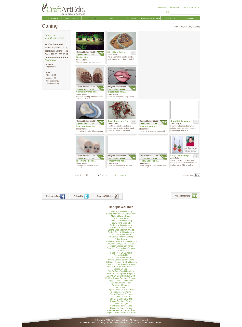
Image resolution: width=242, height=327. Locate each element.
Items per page (188, 175)
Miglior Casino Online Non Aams (121, 313)
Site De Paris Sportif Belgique (121, 271)
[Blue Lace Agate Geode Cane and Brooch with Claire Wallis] (90, 110)
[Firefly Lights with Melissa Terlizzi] (90, 41)
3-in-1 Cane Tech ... (116, 52)
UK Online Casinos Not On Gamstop (121, 241)
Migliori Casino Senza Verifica (121, 290)
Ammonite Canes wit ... (86, 92)
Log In (185, 7)
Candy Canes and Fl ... (118, 121)
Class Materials (182, 196)
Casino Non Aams (121, 250)
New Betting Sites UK (121, 223)
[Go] (168, 12)
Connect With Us (105, 196)
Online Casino (121, 239)
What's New (50, 60)
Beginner (49, 78)
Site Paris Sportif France (121, 306)
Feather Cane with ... (117, 161)
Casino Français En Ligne (121, 294)
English (49, 67)
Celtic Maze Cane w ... (149, 126)
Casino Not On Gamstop (121, 227)
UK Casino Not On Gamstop (121, 237)
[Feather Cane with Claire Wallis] (122, 145)
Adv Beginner (51, 81)
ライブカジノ (121, 287)
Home (175, 27)
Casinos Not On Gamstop (121, 211)
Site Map (142, 322)
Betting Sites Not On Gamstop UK (121, 214)
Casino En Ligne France (121, 301)
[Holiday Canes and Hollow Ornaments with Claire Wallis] (153, 145)
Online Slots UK (121, 255)
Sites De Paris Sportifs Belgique (121, 273)
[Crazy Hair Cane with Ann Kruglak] (184, 110)
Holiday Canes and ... (149, 161)
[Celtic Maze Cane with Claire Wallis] (153, 110)
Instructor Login (154, 322)
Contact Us (94, 322)
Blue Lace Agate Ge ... (86, 126)
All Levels (50, 75)
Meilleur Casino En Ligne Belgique (121, 278)
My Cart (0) (195, 7)
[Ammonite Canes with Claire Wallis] (90, 76)
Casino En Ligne (121, 269)
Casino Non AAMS (121, 218)
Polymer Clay (186, 27)
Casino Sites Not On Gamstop (121, 230)
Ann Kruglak (175, 124)
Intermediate (51, 84)
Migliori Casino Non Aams (121, 246)
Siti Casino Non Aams (121, 296)
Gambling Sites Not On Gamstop (121, 248)
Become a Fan (53, 196)
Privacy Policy (129, 322)
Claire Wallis (81, 94)
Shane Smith (113, 124)
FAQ (103, 322)
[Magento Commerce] (63, 9)
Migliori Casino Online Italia (121, 280)
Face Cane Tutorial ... (85, 161)
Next (122, 175)
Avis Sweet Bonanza (121, 285)
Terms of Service (114, 322)
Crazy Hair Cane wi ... (180, 121)
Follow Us (78, 196)
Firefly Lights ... (83, 57)
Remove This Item (67, 47)
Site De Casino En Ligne (121, 299)
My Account (162, 7)
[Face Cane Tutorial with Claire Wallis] (90, 145)
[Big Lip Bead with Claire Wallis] (122, 76)
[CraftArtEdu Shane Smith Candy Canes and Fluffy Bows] (122, 110)
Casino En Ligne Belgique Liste (121, 276)
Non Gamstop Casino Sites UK (121, 267)
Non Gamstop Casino (121, 234)
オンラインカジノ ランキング (121, 244)
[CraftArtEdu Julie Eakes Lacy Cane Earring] (184, 145)
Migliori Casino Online (121, 216)
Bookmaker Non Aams (121, 292)
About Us (84, 322)
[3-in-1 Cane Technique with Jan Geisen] (122, 41)
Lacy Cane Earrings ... (180, 155)
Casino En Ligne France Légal (121, 310)
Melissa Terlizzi (82, 60)
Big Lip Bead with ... (117, 92)
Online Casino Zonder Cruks (121, 260)
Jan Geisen (112, 55)
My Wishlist (174, 7)
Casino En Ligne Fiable (121, 283)
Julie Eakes (175, 158)
